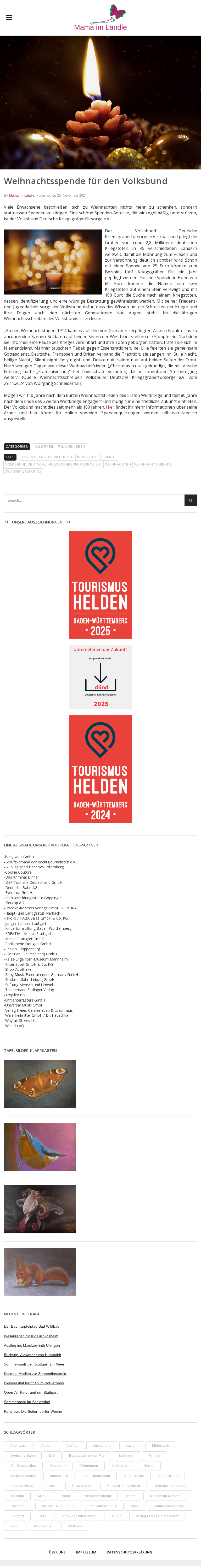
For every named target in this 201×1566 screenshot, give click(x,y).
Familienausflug (23, 1466)
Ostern (130, 1496)
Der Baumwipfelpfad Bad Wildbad (31, 1326)
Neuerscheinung (98, 1496)
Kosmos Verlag (22, 1486)
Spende (109, 457)
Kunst (53, 1486)
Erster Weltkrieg (56, 457)
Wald (14, 1526)
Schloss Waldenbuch (59, 1506)
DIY (52, 1455)
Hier (110, 407)
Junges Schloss (23, 1476)
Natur (66, 1496)
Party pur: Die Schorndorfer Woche (33, 1411)
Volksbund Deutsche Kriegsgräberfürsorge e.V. (53, 464)
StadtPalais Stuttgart (170, 1506)
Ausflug (72, 1445)
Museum (17, 1496)
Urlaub (116, 1516)
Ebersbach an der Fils (86, 1455)
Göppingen (89, 1466)
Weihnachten (118, 464)
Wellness (75, 1526)
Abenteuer (18, 1445)
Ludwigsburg (82, 1486)
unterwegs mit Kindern (79, 1516)
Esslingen (127, 1455)
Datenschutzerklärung (129, 1552)
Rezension (19, 1506)
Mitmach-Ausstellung (123, 1486)
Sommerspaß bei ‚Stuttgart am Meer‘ (34, 1364)
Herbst (149, 1466)
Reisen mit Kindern (165, 1496)
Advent (28, 457)
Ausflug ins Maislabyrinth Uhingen (32, 1345)
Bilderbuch (160, 1445)
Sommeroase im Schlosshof (27, 1402)
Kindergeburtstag (96, 1476)
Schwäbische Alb (103, 1506)
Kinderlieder (134, 1476)
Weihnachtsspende (153, 464)
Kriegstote (88, 457)
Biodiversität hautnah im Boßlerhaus (34, 1383)
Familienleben (71, 447)
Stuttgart (17, 1516)
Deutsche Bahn (22, 1455)
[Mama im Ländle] (100, 18)
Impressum (86, 1552)
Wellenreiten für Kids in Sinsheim (31, 1336)
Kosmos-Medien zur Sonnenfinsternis (35, 1373)
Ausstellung (102, 1445)
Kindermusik (168, 1476)
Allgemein (45, 447)
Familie (154, 1455)
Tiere (42, 1516)
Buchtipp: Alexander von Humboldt (32, 1355)
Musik (43, 1496)
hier (34, 413)
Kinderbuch (59, 1476)
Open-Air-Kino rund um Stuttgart (31, 1392)
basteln (132, 1445)
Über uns (57, 1552)
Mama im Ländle (21, 195)
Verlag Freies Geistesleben (158, 1516)
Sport (135, 1506)
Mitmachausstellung (170, 1486)
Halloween (121, 1466)
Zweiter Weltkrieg (23, 472)
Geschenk (58, 1466)
